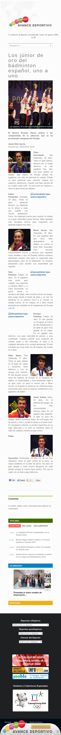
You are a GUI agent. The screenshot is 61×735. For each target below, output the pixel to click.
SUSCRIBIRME (41, 726)
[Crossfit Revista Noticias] (30, 672)
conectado (32, 506)
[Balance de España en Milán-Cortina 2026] (47, 582)
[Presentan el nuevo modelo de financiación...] (47, 577)
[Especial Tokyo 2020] (30, 665)
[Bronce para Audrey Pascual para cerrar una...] (47, 587)
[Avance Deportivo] (30, 22)
